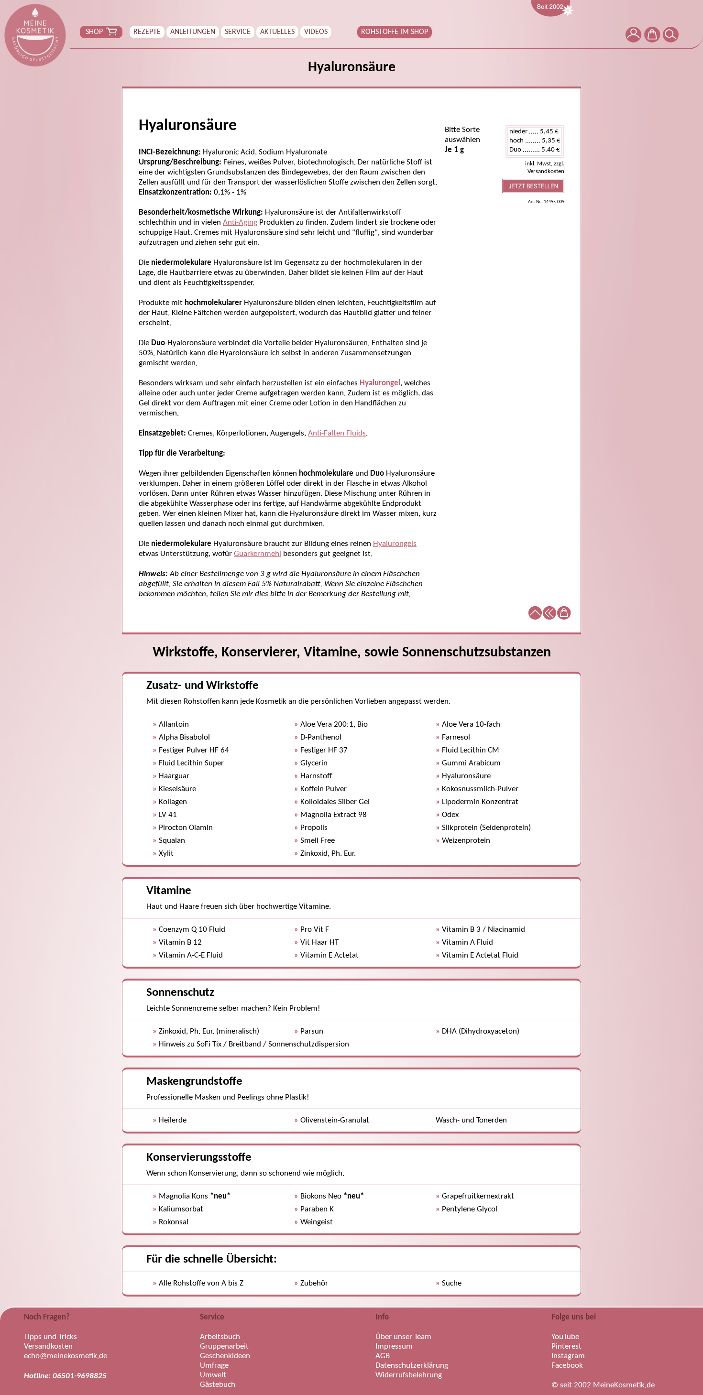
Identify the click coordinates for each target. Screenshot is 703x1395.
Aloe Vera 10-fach (471, 724)
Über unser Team (403, 1337)
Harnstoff (316, 776)
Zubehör (314, 1283)
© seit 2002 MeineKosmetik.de (603, 1385)
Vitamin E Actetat (329, 955)
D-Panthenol (320, 737)
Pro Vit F (314, 930)
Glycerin (314, 763)
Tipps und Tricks (50, 1337)
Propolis (314, 828)
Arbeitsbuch (220, 1337)
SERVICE (238, 32)
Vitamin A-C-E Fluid (191, 955)
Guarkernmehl (257, 554)
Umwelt (213, 1375)
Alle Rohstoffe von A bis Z (201, 1283)
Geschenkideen (225, 1356)
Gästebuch (217, 1385)
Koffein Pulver (323, 789)
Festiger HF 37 (324, 750)
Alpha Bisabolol (184, 737)
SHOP (94, 32)
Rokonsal (173, 1222)
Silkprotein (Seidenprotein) (486, 828)
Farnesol (456, 737)
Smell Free (317, 841)
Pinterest (566, 1346)
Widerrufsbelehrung (408, 1375)
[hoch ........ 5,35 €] (534, 141)
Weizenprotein (466, 841)
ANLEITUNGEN (192, 32)
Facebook (567, 1366)
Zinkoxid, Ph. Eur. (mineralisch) (209, 1031)
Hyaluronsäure (466, 776)
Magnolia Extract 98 (333, 815)
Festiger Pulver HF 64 (194, 750)
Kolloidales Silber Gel (335, 802)
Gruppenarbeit (224, 1346)
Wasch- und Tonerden (471, 1120)
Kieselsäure (177, 789)
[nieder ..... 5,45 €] (534, 132)
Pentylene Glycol (469, 1209)
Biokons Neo (332, 1196)
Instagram (568, 1356)
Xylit (166, 854)
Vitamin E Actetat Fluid (480, 955)
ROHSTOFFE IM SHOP (394, 32)
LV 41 (168, 815)
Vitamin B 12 (180, 942)
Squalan (172, 841)
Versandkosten (48, 1346)
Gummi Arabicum (471, 763)
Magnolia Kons (195, 1196)
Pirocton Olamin (186, 828)
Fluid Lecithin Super (191, 763)
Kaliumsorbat (181, 1209)
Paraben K (317, 1209)
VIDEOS (316, 32)
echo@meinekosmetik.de (65, 1356)
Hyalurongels (395, 544)
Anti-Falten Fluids (337, 433)
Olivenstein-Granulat (334, 1120)
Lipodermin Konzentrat (480, 802)
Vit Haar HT (319, 942)
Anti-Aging (240, 222)
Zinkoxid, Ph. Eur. (328, 854)
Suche (451, 1283)
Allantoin (174, 724)
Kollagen (173, 802)
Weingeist (316, 1222)
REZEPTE (147, 32)
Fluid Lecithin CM (470, 750)
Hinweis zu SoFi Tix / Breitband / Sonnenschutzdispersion (254, 1044)
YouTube (565, 1337)
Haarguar (174, 776)
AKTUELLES (277, 32)
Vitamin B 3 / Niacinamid (483, 930)
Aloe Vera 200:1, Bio (334, 724)
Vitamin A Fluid (467, 942)
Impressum (394, 1346)
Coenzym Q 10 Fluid (192, 930)
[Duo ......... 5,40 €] (534, 150)
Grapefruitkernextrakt (478, 1196)
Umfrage (214, 1366)
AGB (382, 1356)
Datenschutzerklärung (411, 1366)
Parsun (311, 1031)
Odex (450, 815)
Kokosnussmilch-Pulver (480, 789)
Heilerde (173, 1120)
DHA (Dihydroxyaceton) (480, 1031)
